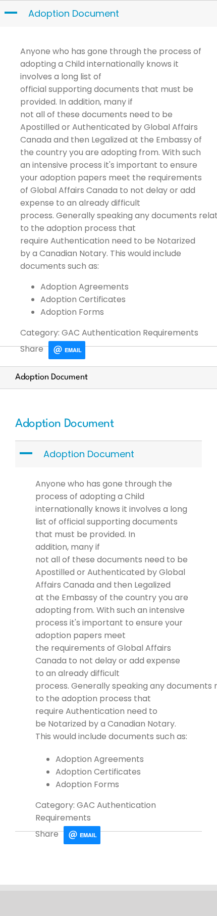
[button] (109, 14)
